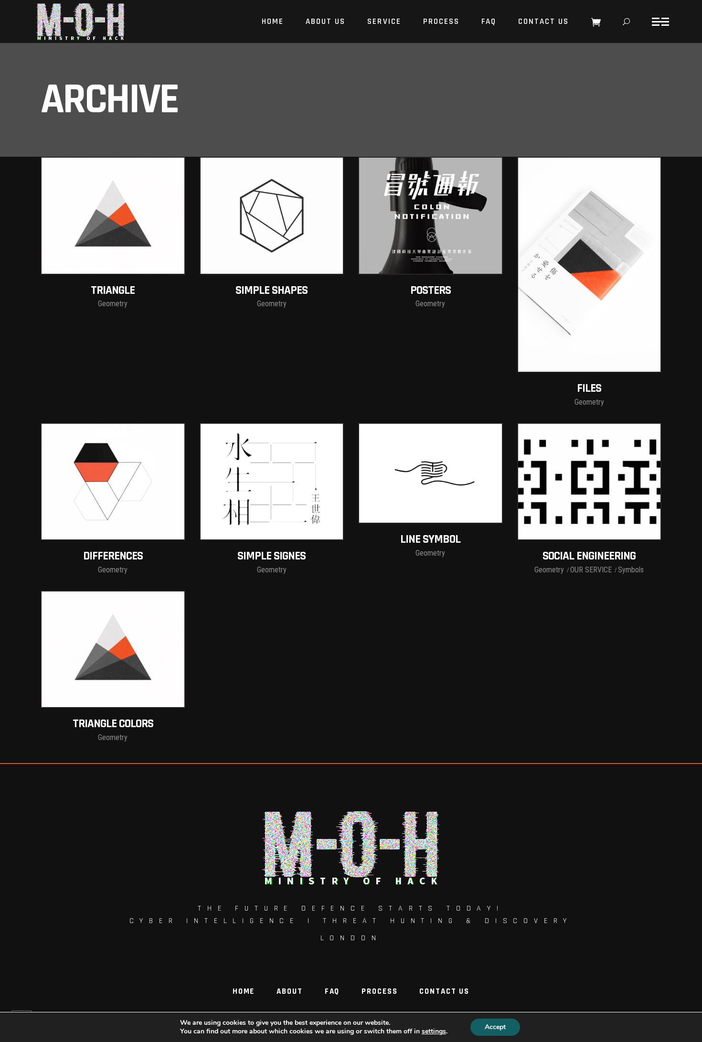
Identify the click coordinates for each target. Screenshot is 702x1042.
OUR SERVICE (591, 569)
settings (434, 1031)
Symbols (631, 569)
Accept (495, 1026)
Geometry (113, 303)
